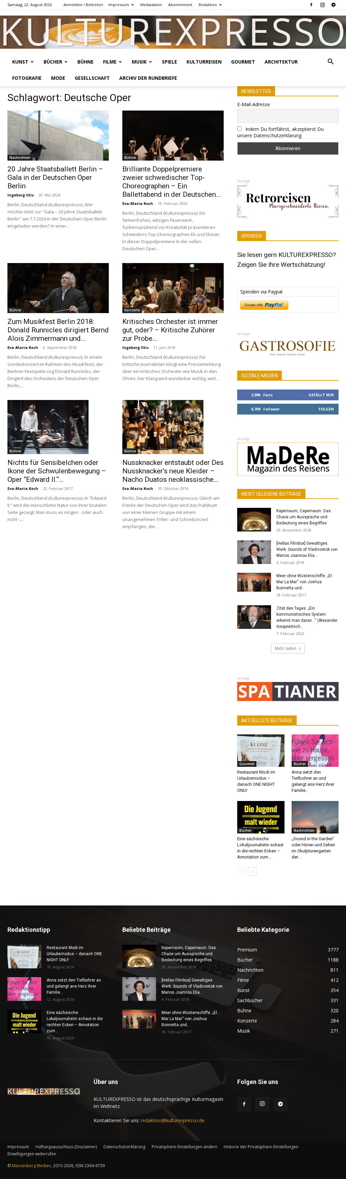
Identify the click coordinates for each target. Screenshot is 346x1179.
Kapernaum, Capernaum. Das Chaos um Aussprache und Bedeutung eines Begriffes (303, 517)
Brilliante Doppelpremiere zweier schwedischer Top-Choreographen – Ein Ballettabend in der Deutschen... (171, 181)
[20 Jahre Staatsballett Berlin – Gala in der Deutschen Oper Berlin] (58, 136)
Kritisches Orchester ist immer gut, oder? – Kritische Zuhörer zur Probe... (170, 330)
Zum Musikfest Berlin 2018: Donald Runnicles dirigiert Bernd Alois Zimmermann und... (58, 330)
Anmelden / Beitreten (83, 4)
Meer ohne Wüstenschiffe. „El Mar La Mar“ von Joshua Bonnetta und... (304, 581)
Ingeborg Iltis (20, 194)
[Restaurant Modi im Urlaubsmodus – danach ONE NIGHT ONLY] (261, 750)
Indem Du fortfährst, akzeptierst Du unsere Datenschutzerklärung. (280, 132)
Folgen (326, 408)
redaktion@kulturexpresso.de (172, 1120)
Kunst (20, 61)
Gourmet (243, 61)
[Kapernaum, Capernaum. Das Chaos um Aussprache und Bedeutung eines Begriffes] (254, 520)
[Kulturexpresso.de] (173, 32)
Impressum (118, 4)
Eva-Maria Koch (137, 203)
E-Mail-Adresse (253, 104)
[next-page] (252, 871)
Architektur (281, 61)
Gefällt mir (321, 394)
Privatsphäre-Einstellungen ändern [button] (184, 1147)
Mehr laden (285, 648)
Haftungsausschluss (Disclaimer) (66, 1147)
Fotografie (27, 78)
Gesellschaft (92, 78)
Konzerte (132, 310)
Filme (110, 61)
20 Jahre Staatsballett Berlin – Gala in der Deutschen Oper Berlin (55, 177)
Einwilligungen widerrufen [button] (31, 1154)
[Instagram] (322, 4)
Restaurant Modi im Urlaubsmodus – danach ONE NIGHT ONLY (74, 953)
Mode (58, 78)
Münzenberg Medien (31, 1166)
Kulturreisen (204, 61)
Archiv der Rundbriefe (148, 78)
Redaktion (208, 4)
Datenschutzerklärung (124, 1147)
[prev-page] (241, 871)
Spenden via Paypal (261, 291)
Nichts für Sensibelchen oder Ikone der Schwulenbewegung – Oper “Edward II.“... (56, 471)
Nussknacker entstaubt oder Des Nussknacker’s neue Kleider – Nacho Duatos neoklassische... (173, 471)
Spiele (169, 61)
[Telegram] (333, 4)
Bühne (85, 61)
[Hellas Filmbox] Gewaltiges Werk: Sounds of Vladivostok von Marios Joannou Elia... (307, 549)
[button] (330, 62)
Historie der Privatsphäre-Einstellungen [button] (261, 1147)
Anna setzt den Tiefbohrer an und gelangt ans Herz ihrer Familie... (74, 986)
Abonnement (180, 4)
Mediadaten (151, 4)
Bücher (53, 61)
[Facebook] (311, 4)
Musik (139, 61)
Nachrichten (19, 157)
